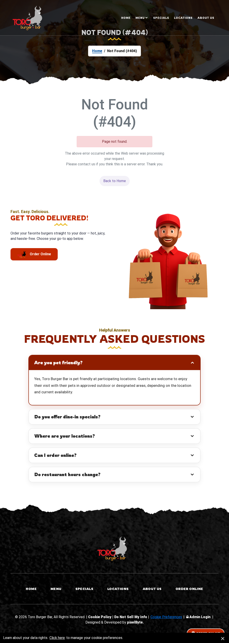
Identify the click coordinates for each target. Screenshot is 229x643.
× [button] (223, 638)
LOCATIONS (183, 17)
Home (126, 17)
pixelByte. (135, 622)
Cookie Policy (100, 617)
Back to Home (114, 181)
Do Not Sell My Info (131, 617)
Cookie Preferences (166, 617)
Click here (57, 638)
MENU (140, 17)
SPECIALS (161, 17)
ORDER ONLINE (189, 589)
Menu (56, 589)
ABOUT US (205, 17)
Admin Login (199, 617)
